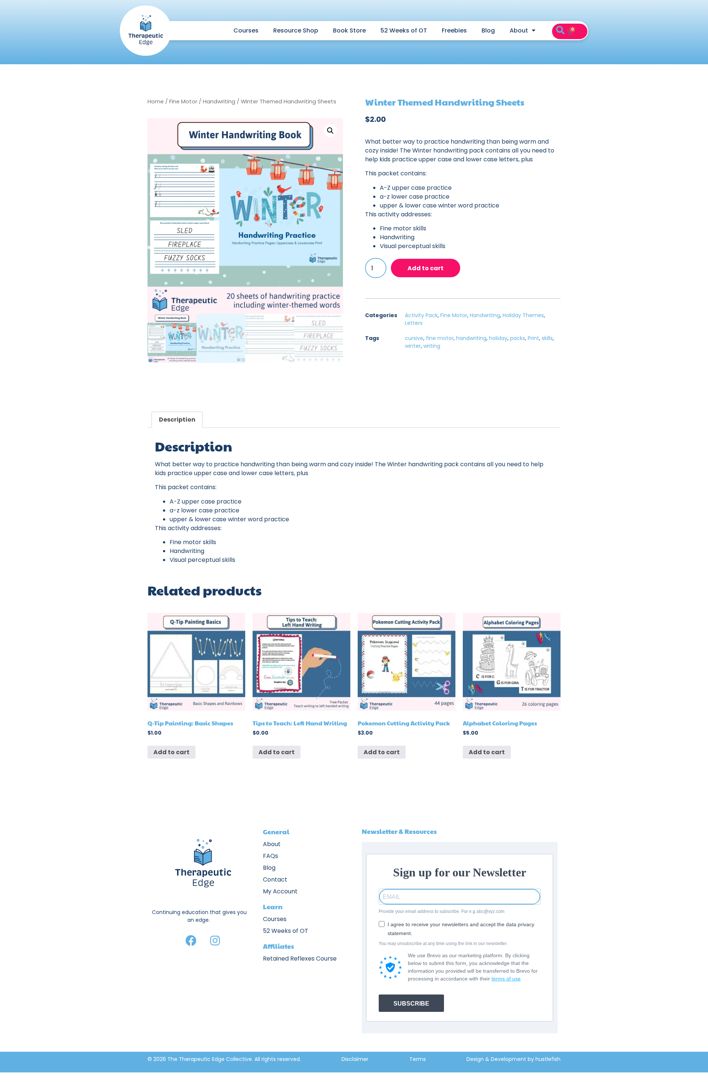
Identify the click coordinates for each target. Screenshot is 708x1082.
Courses (245, 30)
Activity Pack (421, 315)
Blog (488, 30)
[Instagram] (215, 941)
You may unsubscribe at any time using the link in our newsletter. (443, 943)
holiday (498, 338)
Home (156, 101)
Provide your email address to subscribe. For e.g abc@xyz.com (441, 911)
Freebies (454, 30)
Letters (414, 323)
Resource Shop (295, 30)
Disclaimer (354, 1059)
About (519, 30)
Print (533, 338)
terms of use (506, 979)
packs (517, 338)
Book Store (349, 30)
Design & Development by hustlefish (513, 1059)
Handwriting (219, 101)
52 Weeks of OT (404, 30)
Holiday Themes (523, 315)
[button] (560, 30)
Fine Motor (183, 101)
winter (413, 346)
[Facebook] (191, 941)
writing (431, 346)
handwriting (471, 338)
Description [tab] (177, 419)
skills (547, 338)
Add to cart (425, 268)
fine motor (440, 338)
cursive (414, 338)
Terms (417, 1059)
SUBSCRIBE (411, 1003)
